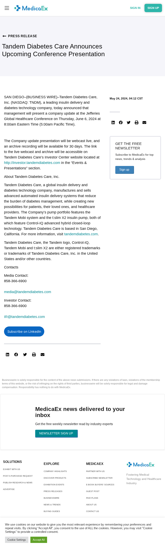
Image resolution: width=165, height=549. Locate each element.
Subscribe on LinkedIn (24, 331)
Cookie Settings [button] (16, 539)
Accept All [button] (39, 539)
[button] (6, 8)
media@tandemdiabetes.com (27, 292)
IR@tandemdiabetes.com (24, 317)
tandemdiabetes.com (81, 234)
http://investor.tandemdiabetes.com (32, 163)
